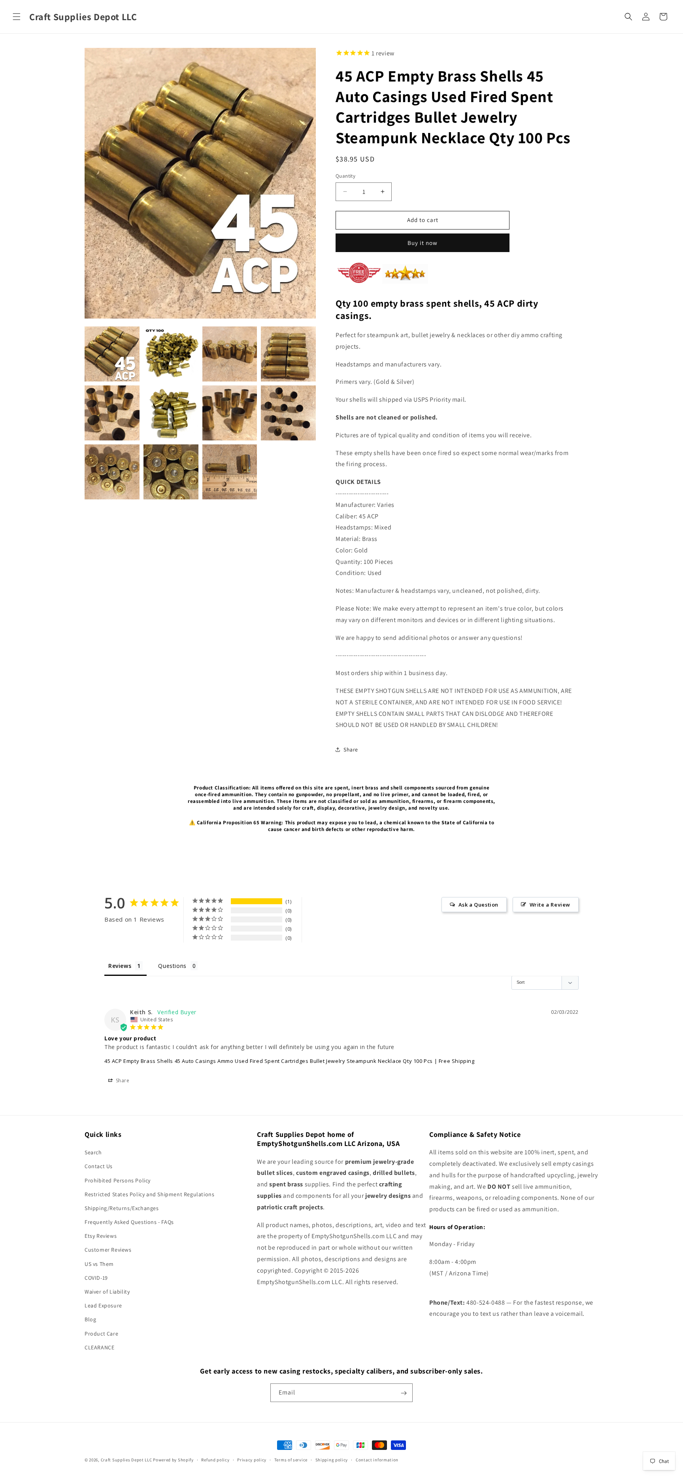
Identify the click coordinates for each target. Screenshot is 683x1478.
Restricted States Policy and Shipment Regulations (149, 1194)
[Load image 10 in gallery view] (170, 471)
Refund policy (215, 1459)
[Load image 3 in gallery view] (229, 353)
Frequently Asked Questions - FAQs (129, 1222)
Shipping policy (331, 1459)
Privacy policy (251, 1459)
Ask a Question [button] (478, 904)
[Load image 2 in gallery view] (170, 353)
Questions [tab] (172, 966)
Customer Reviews (108, 1250)
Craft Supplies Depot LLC (126, 1460)
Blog (90, 1319)
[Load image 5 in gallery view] (112, 412)
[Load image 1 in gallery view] (112, 353)
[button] (16, 16)
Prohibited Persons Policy (118, 1180)
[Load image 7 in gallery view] (229, 412)
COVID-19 (96, 1277)
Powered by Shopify (173, 1460)
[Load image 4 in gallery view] (288, 353)
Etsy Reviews (101, 1236)
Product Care (101, 1333)
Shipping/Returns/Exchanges (122, 1208)
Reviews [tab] (119, 966)
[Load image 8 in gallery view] (288, 412)
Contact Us (99, 1166)
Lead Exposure (103, 1305)
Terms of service (291, 1459)
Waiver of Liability (107, 1291)
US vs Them (99, 1263)
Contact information (377, 1459)
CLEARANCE (99, 1347)
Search (93, 1152)
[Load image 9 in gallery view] (112, 471)
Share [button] (350, 749)
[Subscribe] (403, 1393)
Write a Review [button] (550, 904)
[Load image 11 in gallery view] (229, 471)
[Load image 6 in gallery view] (170, 412)
